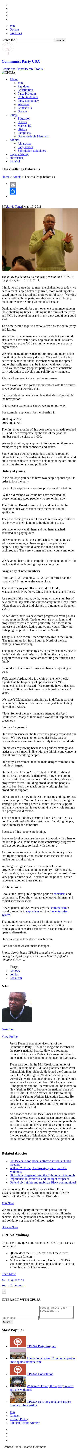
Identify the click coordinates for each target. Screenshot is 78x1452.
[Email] (43, 185)
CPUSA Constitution (40, 1374)
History (22, 129)
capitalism (32, 911)
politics (14, 974)
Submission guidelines (32, 150)
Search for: (8, 40)
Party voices (25, 147)
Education (24, 118)
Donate (14, 29)
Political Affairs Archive (25, 1422)
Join (12, 26)
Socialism (16, 978)
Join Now (8, 1203)
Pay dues (23, 86)
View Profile (10, 1036)
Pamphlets (24, 132)
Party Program (27, 93)
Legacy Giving (19, 154)
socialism (59, 894)
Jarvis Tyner (14, 206)
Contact (14, 1415)
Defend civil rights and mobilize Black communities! (43, 1182)
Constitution (25, 90)
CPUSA (15, 970)
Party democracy (28, 100)
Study (13, 115)
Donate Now (10, 1227)
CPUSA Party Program (41, 1346)
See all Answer (13, 1285)
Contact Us (25, 107)
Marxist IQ (24, 125)
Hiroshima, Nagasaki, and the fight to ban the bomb (42, 1175)
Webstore (23, 104)
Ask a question (13, 1279)
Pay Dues (16, 33)
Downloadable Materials (33, 136)
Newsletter (16, 157)
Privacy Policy (19, 1419)
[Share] (43, 191)
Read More (9, 1274)
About (14, 79)
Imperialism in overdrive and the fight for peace (39, 1179)
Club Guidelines (28, 97)
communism (59, 907)
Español (15, 161)
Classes (22, 122)
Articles (14, 140)
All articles (24, 143)
